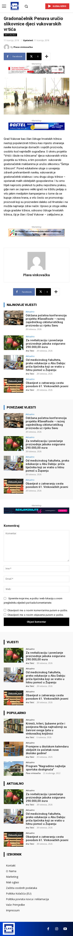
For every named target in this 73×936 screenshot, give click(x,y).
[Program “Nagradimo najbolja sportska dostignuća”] (13, 768)
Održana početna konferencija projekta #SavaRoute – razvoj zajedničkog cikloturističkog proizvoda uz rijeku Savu (46, 320)
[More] (47, 56)
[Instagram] (56, 929)
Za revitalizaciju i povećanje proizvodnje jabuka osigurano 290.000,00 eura (45, 344)
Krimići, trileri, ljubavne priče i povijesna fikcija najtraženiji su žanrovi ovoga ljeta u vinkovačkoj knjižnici (46, 728)
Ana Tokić (30, 350)
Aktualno (10, 34)
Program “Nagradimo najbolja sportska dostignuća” (46, 767)
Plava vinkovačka (23, 47)
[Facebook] (48, 929)
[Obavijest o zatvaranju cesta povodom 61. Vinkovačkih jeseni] (13, 385)
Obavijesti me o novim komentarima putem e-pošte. (37, 610)
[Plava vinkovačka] (7, 47)
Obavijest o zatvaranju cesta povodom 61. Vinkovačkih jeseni (47, 384)
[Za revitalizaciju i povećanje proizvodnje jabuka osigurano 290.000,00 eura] (13, 342)
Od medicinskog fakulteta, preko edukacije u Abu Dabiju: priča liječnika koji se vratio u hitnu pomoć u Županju (46, 365)
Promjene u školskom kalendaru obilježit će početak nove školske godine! (47, 750)
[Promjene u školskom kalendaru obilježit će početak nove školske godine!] (13, 749)
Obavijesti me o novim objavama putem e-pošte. (35, 614)
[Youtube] (65, 929)
